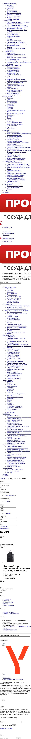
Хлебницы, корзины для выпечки (17, 81)
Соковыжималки (12, 125)
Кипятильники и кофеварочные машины (19, 133)
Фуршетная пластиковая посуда (16, 158)
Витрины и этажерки (13, 132)
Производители (8, 602)
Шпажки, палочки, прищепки (15, 159)
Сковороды (10, 8)
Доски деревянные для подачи (16, 79)
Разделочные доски (12, 17)
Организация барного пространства (17, 61)
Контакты (6, 235)
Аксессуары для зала (13, 59)
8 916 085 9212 (10, 626)
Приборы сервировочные (14, 141)
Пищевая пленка (12, 181)
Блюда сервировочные (13, 156)
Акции (5, 190)
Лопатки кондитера (12, 34)
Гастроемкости (7, 20)
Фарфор (9, 87)
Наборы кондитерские (13, 36)
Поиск (18, 282)
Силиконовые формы (13, 33)
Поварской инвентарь (13, 16)
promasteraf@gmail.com (10, 629)
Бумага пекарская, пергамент (15, 178)
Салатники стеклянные (14, 74)
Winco (7, 501)
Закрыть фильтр (4, 528)
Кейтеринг (6, 130)
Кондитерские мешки (13, 45)
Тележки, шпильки (12, 138)
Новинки (6, 192)
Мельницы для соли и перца (15, 85)
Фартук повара (10, 495)
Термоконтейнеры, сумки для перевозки (19, 147)
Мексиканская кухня (13, 73)
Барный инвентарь (8, 51)
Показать (3, 526)
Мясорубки (10, 104)
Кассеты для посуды (13, 139)
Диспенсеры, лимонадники (15, 145)
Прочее (9, 169)
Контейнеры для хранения (14, 23)
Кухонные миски (12, 10)
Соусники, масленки (13, 70)
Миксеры (9, 119)
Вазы (8, 76)
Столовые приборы (12, 67)
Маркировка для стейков (14, 170)
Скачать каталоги (8, 605)
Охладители (10, 105)
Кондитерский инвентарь (14, 28)
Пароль (2, 722)
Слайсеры (10, 108)
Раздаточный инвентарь (14, 13)
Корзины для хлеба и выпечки (16, 48)
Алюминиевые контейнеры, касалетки (18, 167)
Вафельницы (10, 115)
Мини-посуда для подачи (14, 90)
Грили (9, 99)
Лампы (9, 118)
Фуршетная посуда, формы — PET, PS (18, 166)
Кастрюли (10, 5)
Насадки (9, 47)
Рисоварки (10, 107)
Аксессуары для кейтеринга (15, 136)
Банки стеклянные (12, 88)
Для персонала (7, 184)
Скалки (9, 37)
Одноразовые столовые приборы (16, 173)
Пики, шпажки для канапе (14, 162)
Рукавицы (10, 50)
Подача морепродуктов (13, 91)
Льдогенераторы (12, 102)
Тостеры (9, 127)
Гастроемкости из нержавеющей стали (18, 22)
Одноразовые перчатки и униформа (17, 164)
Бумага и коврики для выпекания (17, 44)
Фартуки (9, 189)
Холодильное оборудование (15, 113)
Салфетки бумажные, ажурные (16, 179)
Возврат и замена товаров (11, 613)
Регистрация (10, 238)
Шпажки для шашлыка (13, 183)
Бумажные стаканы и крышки (16, 175)
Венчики (9, 39)
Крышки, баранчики (13, 93)
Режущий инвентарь (13, 19)
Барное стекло (11, 53)
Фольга (9, 172)
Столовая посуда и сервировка (12, 65)
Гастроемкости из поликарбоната (16, 25)
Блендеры (10, 98)
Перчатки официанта (13, 187)
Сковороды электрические (14, 124)
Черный (8, 513)
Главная (2, 478)
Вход (14, 725)
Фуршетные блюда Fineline (15, 176)
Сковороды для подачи (13, 94)
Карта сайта (6, 678)
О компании (7, 232)
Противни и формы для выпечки (16, 42)
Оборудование (7, 96)
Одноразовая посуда (9, 161)
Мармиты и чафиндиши (14, 135)
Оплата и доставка (8, 233)
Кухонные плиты (12, 101)
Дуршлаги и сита (12, 11)
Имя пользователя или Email (9, 717)
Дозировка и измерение (14, 14)
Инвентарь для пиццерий (14, 40)
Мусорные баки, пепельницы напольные (19, 150)
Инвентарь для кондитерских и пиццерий (15, 27)
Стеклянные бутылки (13, 71)
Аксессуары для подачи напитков (17, 57)
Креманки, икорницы (13, 68)
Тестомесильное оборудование (16, 110)
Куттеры (9, 116)
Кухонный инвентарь (9, 3)
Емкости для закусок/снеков (15, 78)
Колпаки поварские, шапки (15, 186)
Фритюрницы (11, 128)
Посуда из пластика (12, 84)
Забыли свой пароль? (6, 728)
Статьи (5, 603)
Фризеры (9, 111)
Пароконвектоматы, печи (14, 122)
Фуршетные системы (13, 149)
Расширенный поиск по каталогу (13, 679)
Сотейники (10, 6)
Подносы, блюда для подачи (15, 82)
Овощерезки (10, 121)
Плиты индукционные (13, 155)
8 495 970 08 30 (20, 626)
